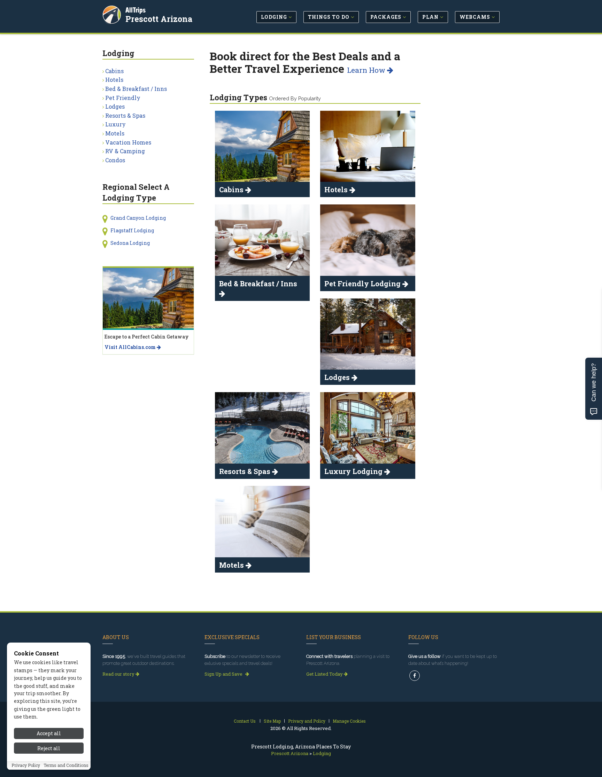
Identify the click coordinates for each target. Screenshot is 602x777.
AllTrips (135, 10)
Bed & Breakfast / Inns (136, 88)
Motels (114, 133)
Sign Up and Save (224, 674)
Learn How (367, 70)
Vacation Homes (128, 142)
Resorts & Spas (125, 115)
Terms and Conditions (66, 765)
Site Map (272, 721)
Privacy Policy (25, 765)
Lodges (115, 106)
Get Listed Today (325, 674)
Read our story (119, 674)
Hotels (114, 79)
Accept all (49, 733)
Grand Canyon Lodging (138, 218)
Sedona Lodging (130, 243)
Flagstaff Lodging (132, 230)
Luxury (115, 124)
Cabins (114, 71)
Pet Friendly (122, 97)
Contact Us (245, 721)
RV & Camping (125, 151)
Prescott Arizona (158, 19)
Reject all (48, 748)
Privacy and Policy (306, 721)
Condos (115, 160)
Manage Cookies (349, 721)
